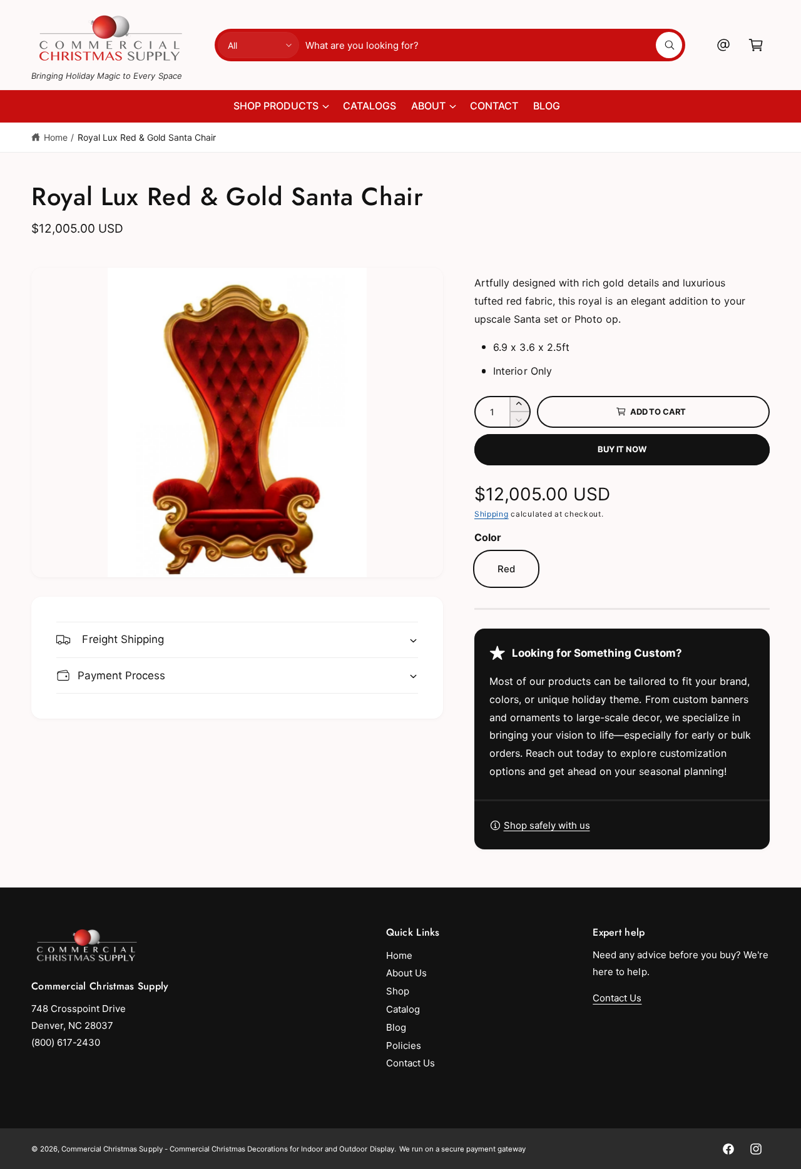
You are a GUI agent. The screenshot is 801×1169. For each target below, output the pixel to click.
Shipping (491, 514)
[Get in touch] (723, 45)
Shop (397, 991)
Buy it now (622, 449)
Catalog (403, 1009)
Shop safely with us (547, 825)
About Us (406, 973)
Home (56, 137)
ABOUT (428, 105)
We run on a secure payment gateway (462, 1149)
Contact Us (410, 1063)
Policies (403, 1045)
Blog (396, 1027)
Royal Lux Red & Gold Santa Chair (147, 137)
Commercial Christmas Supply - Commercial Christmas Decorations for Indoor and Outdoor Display (227, 1149)
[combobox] (493, 45)
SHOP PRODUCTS (276, 105)
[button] (756, 45)
